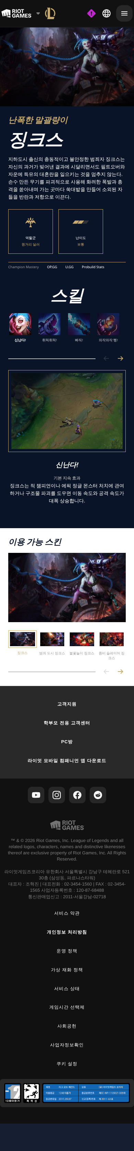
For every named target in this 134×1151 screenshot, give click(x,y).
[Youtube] (36, 795)
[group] (64, 330)
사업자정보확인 (67, 1044)
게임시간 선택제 (67, 1007)
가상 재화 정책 (67, 969)
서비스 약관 (67, 913)
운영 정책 (67, 950)
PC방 (67, 741)
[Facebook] (77, 795)
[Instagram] (57, 795)
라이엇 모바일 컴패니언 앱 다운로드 (66, 760)
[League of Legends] (50, 13)
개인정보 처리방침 (67, 932)
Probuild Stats (93, 267)
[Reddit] (98, 795)
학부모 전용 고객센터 (67, 722)
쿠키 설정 (67, 1063)
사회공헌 (67, 1026)
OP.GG (52, 267)
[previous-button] (106, 359)
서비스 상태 (67, 988)
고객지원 (67, 704)
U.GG (69, 267)
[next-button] (120, 359)
